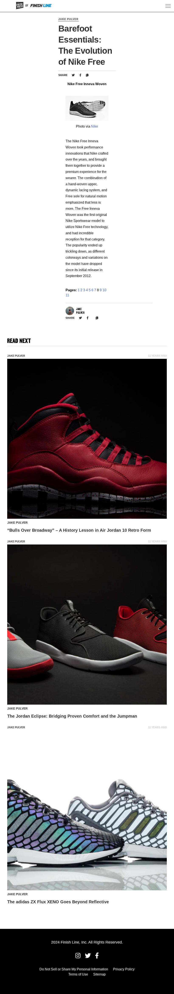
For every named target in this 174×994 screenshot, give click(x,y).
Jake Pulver (68, 19)
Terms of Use (78, 974)
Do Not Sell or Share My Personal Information (73, 969)
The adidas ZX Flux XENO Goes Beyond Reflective (58, 901)
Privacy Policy (124, 969)
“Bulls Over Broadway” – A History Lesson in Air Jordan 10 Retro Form (79, 530)
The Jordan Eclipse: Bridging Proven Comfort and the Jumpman (72, 716)
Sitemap (99, 974)
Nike (94, 126)
